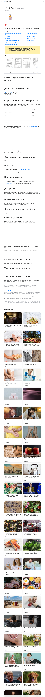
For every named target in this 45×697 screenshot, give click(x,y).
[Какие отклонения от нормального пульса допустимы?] (32, 605)
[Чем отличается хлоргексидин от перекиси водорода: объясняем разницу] (13, 567)
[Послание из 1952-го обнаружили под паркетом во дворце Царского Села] (13, 510)
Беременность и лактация (11, 42)
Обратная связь (38, 696)
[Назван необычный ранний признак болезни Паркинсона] (13, 661)
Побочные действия (31, 38)
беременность (10, 183)
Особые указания (30, 40)
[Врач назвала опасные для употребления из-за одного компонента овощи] (32, 548)
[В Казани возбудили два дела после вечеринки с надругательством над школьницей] (32, 624)
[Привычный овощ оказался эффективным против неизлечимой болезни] (13, 491)
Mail (2, 696)
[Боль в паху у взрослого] (32, 661)
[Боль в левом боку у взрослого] (32, 567)
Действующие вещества (32, 32)
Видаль (9, 290)
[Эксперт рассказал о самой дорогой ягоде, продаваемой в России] (32, 510)
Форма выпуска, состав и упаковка (12, 34)
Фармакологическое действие (33, 34)
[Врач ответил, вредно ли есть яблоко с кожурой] (32, 453)
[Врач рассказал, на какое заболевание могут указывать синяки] (32, 435)
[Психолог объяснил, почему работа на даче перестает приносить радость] (32, 642)
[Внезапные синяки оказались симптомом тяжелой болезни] (13, 642)
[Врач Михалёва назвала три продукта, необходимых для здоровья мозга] (13, 548)
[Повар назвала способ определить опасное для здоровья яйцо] (13, 359)
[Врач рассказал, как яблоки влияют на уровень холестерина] (32, 340)
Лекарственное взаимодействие (12, 40)
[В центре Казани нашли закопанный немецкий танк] (32, 359)
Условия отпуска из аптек (32, 42)
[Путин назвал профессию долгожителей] (13, 416)
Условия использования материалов (28, 696)
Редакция (19, 696)
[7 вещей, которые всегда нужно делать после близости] (32, 416)
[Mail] (4, 1)
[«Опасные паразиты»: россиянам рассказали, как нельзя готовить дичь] (13, 586)
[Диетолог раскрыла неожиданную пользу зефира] (13, 397)
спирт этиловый (33, 126)
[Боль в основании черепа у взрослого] (13, 624)
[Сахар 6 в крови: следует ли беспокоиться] (32, 378)
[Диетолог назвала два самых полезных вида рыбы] (32, 321)
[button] (11, 17)
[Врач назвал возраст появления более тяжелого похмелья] (13, 680)
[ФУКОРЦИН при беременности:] (6, 25)
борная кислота (8, 92)
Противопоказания (31, 36)
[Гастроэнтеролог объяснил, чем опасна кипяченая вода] (32, 472)
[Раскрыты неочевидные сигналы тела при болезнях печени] (13, 378)
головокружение (19, 223)
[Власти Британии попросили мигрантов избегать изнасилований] (13, 472)
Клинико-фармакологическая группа (13, 32)
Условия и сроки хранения (11, 43)
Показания (7, 36)
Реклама (9, 696)
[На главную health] (8, 1)
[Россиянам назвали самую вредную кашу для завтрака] (32, 529)
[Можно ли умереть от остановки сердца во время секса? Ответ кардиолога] (13, 340)
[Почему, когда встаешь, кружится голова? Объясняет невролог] (32, 397)
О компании (6, 696)
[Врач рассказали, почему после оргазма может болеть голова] (13, 453)
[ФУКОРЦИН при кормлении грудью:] (9, 25)
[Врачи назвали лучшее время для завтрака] (32, 586)
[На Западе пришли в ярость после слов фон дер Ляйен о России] (32, 491)
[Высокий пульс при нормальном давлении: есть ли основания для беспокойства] (13, 435)
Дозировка (7, 38)
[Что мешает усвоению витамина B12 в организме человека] (13, 529)
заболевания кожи (26, 169)
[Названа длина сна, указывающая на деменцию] (13, 321)
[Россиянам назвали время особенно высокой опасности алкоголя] (13, 605)
